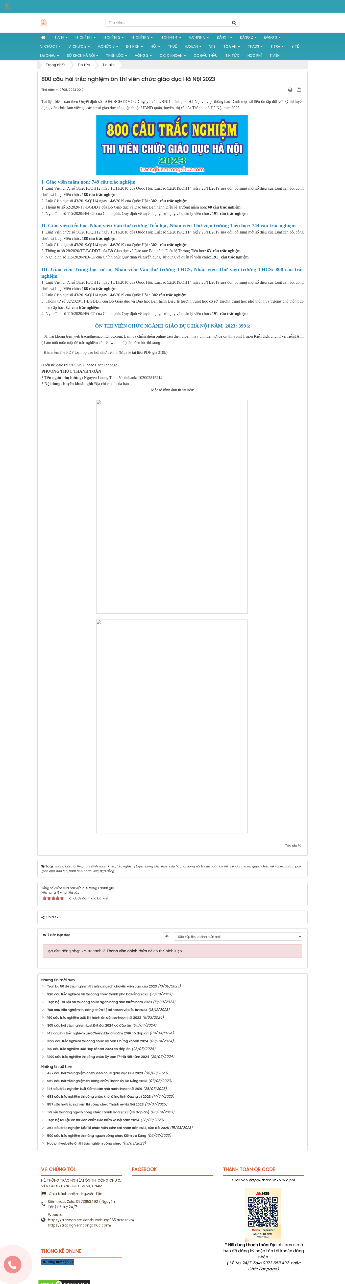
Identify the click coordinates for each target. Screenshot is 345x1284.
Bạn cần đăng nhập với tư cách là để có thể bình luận (114, 950)
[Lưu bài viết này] (299, 89)
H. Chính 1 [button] (84, 37)
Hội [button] (154, 46)
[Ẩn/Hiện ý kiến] (167, 936)
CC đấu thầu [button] (205, 55)
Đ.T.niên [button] (133, 46)
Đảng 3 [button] (271, 37)
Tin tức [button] (232, 55)
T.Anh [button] (59, 37)
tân (301, 845)
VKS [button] (212, 46)
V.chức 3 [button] (107, 46)
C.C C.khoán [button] (171, 55)
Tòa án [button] (230, 46)
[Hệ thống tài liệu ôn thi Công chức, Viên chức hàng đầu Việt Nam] (23, 6)
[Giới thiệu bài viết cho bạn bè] (283, 89)
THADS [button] (254, 46)
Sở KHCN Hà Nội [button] (81, 55)
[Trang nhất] (43, 37)
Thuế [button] (172, 46)
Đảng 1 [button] (223, 37)
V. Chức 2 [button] (77, 46)
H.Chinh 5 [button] (197, 37)
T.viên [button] (274, 55)
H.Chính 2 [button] (112, 37)
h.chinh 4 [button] (170, 37)
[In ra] (290, 89)
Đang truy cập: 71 (59, 1262)
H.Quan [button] (192, 46)
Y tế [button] (295, 46)
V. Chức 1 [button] (49, 46)
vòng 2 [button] (142, 55)
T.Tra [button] (275, 46)
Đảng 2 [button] (247, 37)
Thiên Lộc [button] (115, 55)
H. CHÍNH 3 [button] (141, 37)
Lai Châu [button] (48, 55)
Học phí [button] (255, 55)
